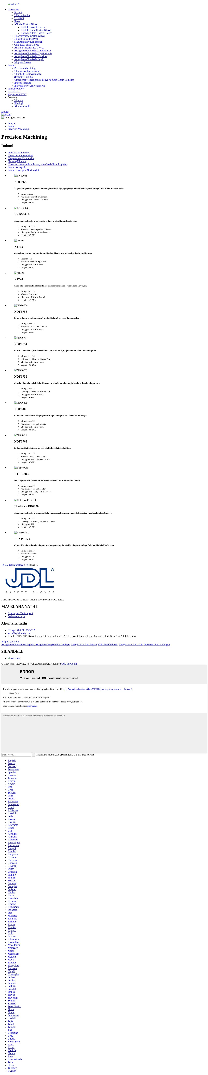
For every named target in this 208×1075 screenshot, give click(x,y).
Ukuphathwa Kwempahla (27, 74)
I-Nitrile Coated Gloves (26, 24)
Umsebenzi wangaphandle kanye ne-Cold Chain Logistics (44, 79)
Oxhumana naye (16, 616)
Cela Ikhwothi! (69, 663)
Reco (17, 21)
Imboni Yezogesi (22, 82)
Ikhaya (11, 123)
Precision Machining (24, 68)
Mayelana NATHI (17, 94)
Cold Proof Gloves (107, 644)
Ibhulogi (18, 103)
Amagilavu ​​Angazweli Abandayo (52, 644)
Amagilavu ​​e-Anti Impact (84, 644)
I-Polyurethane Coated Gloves (29, 35)
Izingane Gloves (22, 62)
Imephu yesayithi (10, 641)
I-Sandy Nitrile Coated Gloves (36, 33)
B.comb (18, 12)
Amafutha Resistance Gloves (29, 47)
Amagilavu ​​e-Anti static (131, 644)
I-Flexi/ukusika (22, 15)
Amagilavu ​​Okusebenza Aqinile (17, 644)
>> (27, 565)
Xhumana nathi (22, 106)
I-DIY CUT (14, 91)
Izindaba (18, 100)
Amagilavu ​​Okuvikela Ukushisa (30, 56)
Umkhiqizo (13, 9)
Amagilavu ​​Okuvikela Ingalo (29, 59)
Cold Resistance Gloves (26, 44)
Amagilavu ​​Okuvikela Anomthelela (32, 50)
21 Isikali (19, 18)
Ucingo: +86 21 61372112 (21, 630)
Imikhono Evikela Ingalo (157, 644)
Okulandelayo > (17, 565)
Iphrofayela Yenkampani (20, 613)
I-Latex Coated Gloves (26, 38)
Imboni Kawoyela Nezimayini (29, 85)
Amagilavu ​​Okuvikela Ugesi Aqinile (33, 53)
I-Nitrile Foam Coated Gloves (36, 30)
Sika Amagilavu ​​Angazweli (28, 41)
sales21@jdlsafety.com (19, 633)
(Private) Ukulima (23, 76)
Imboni (11, 65)
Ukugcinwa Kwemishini (26, 71)
